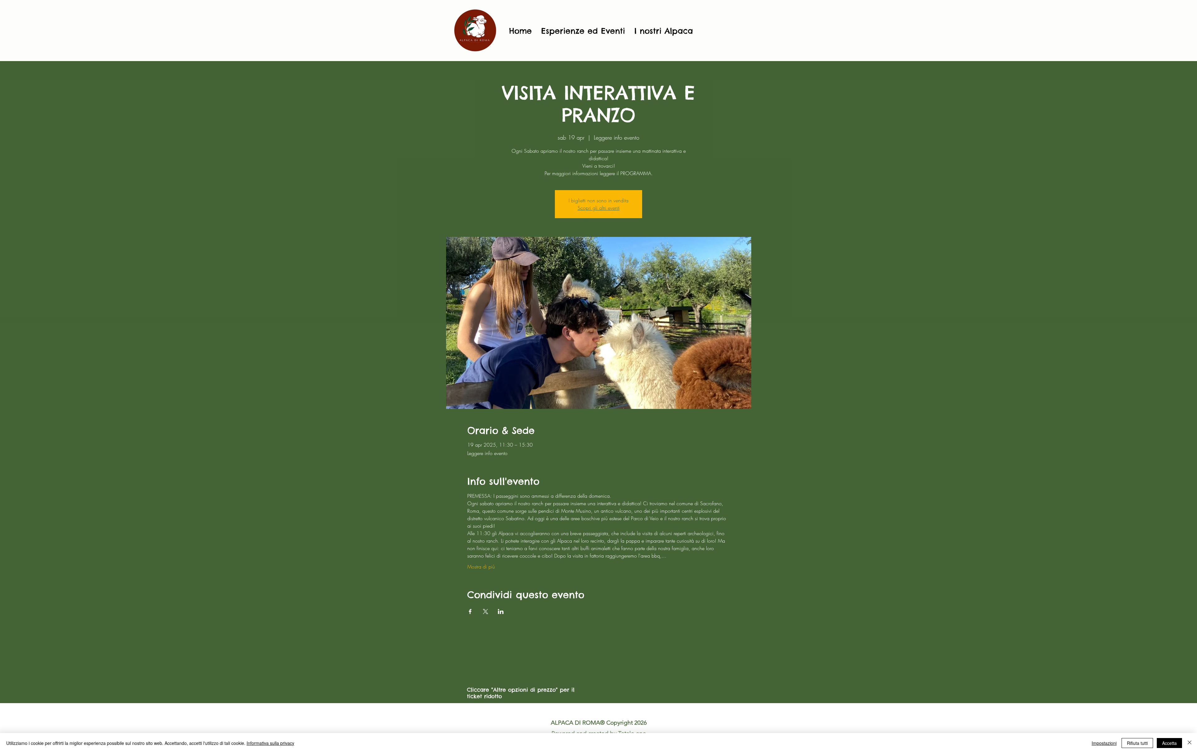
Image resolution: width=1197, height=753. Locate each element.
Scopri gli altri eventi (599, 207)
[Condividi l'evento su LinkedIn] (501, 611)
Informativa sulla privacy (270, 743)
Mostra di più (481, 566)
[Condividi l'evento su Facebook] (470, 611)
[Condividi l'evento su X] (485, 611)
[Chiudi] (1189, 743)
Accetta (1169, 743)
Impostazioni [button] (1104, 743)
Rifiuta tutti (1137, 743)
